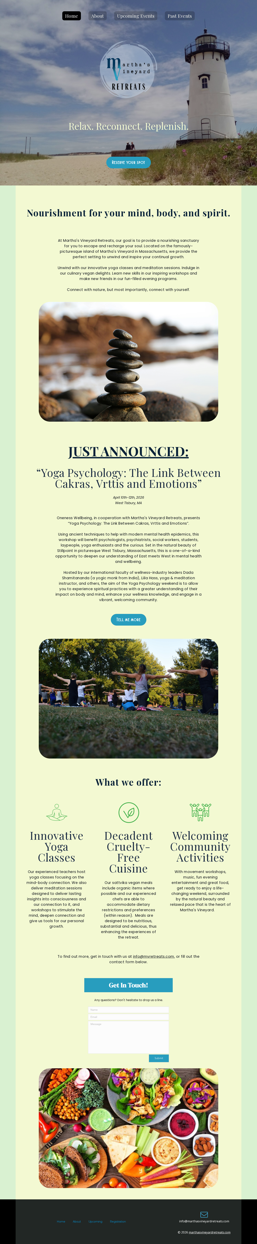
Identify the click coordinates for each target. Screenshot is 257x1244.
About (97, 16)
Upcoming (95, 1221)
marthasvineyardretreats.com (209, 1232)
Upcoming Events (135, 16)
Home (71, 16)
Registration (118, 1221)
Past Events (180, 16)
